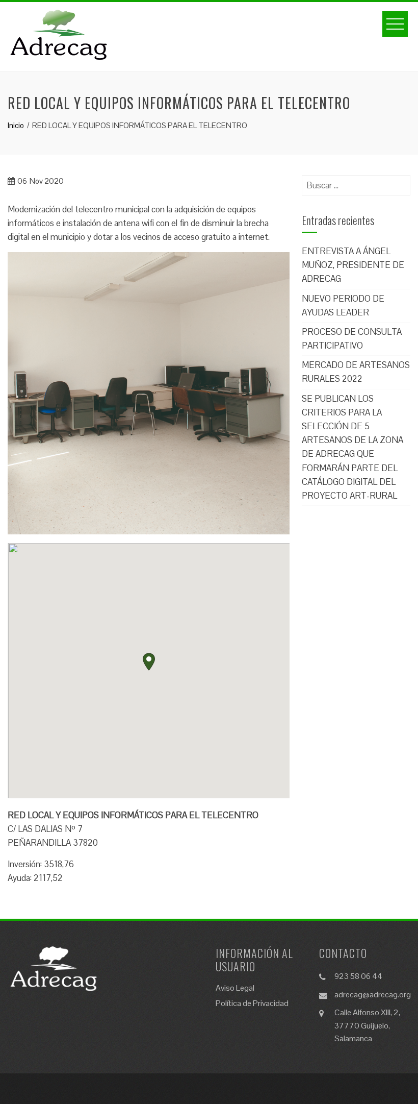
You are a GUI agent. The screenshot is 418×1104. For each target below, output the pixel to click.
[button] (149, 662)
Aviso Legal (235, 988)
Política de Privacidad (252, 1003)
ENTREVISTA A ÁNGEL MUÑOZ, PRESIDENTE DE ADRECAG (353, 265)
